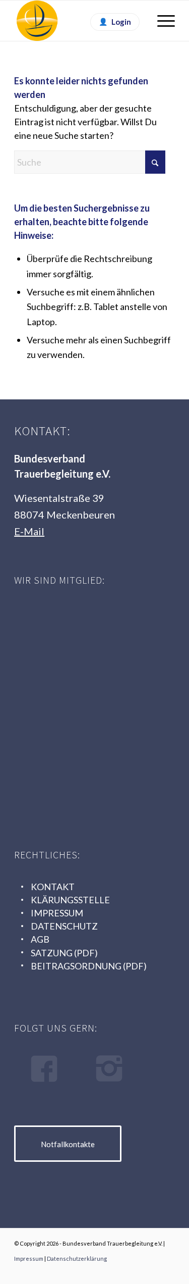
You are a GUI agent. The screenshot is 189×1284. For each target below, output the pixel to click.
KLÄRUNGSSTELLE (70, 899)
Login (121, 21)
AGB (40, 939)
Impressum (28, 1258)
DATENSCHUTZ (64, 926)
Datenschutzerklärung (77, 1258)
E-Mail (29, 531)
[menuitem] (161, 21)
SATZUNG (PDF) (64, 952)
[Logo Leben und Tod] (89, 629)
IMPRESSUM (57, 912)
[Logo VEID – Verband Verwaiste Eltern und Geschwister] (89, 778)
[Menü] (161, 21)
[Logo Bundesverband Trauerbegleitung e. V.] (78, 21)
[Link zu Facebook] (152, 1271)
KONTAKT (53, 886)
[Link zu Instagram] (167, 1271)
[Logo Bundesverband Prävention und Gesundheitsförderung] (89, 703)
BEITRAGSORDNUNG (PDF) (89, 965)
